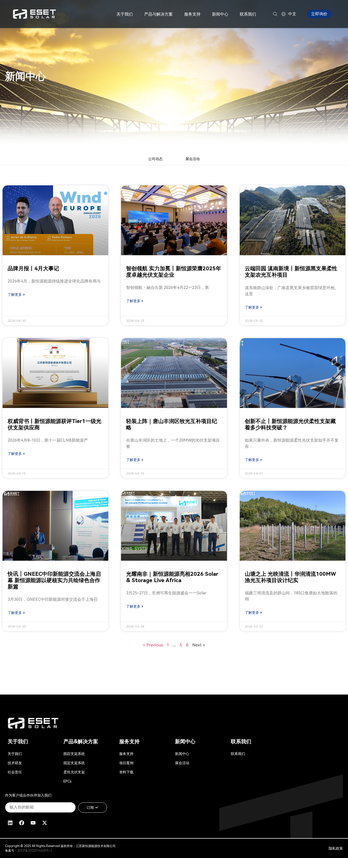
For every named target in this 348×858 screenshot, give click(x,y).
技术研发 (15, 763)
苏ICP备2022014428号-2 (34, 850)
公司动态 (155, 159)
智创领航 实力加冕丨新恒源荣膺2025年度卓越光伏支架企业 (173, 271)
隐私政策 (336, 848)
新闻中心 (220, 14)
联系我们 (248, 14)
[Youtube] (33, 823)
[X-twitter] (44, 823)
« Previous (153, 644)
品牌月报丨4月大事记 (33, 268)
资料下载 (126, 772)
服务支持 (126, 754)
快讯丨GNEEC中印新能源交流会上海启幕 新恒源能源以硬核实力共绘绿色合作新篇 (54, 580)
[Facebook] (22, 823)
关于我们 (124, 14)
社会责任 (15, 772)
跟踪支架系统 (74, 754)
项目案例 (126, 763)
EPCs (67, 781)
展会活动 (192, 159)
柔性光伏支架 (74, 772)
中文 (292, 14)
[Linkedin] (10, 823)
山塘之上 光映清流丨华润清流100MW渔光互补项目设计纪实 (290, 577)
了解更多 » (16, 294)
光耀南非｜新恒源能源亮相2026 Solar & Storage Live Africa (172, 577)
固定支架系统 (74, 763)
